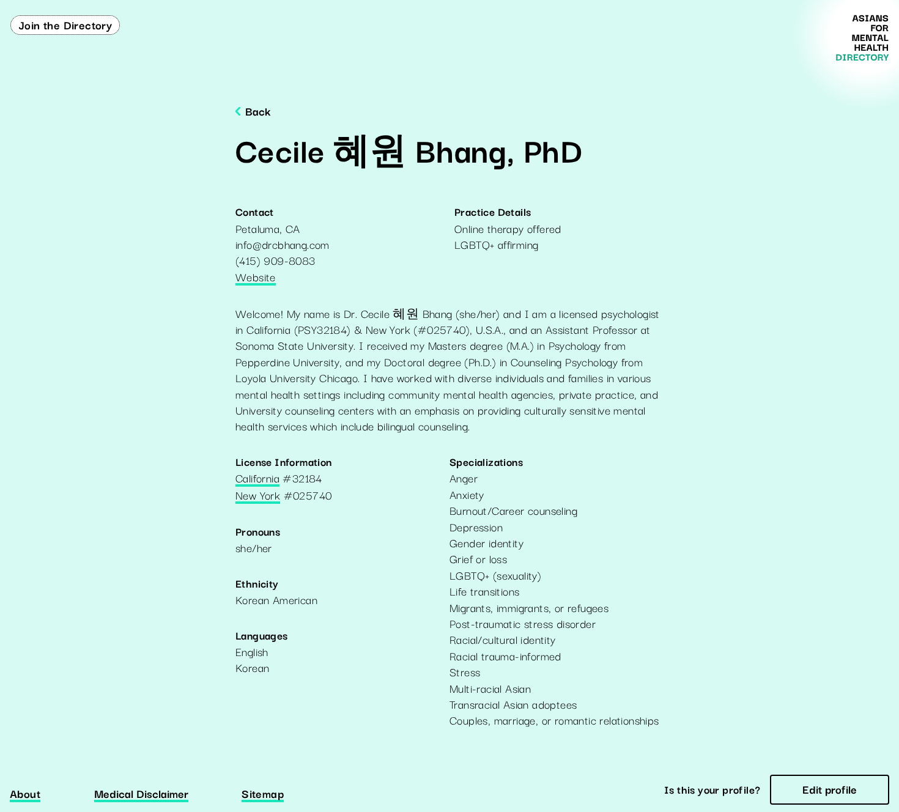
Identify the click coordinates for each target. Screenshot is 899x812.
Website (255, 277)
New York (257, 496)
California (257, 478)
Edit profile (829, 788)
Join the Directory (65, 24)
